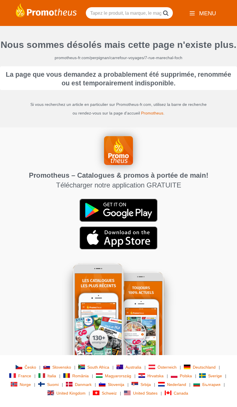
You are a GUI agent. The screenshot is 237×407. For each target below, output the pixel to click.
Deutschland (204, 367)
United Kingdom (71, 393)
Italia (51, 376)
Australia (133, 367)
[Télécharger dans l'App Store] (118, 237)
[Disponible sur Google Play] (118, 210)
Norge (25, 384)
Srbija (145, 384)
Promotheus (152, 113)
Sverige (215, 376)
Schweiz (109, 393)
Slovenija (116, 384)
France (24, 376)
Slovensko (61, 367)
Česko (30, 367)
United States (145, 393)
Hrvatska (155, 376)
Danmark (83, 384)
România (80, 376)
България (211, 384)
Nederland (176, 384)
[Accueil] (46, 9)
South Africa (98, 367)
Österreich (167, 367)
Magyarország (118, 376)
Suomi (53, 384)
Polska (186, 376)
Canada (181, 393)
